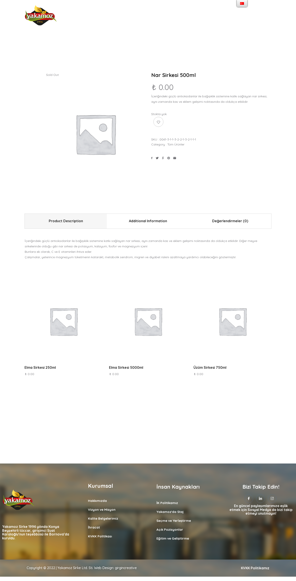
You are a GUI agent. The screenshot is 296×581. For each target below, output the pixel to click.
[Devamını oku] (49, 318)
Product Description (66, 221)
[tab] (66, 221)
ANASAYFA (76, 16)
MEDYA (184, 16)
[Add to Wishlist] (158, 122)
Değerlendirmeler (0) (230, 221)
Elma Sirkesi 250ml (40, 367)
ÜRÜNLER (164, 16)
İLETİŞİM (225, 16)
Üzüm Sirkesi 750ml (210, 367)
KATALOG (204, 16)
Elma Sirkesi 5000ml (126, 367)
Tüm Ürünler (175, 144)
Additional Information (148, 221)
